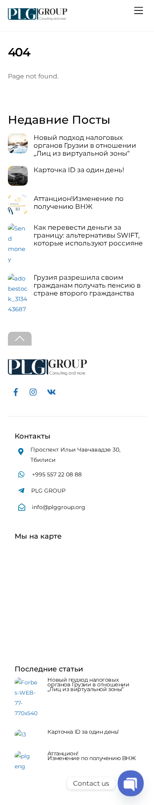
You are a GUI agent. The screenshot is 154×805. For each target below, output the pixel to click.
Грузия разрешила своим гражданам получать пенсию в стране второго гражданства (87, 285)
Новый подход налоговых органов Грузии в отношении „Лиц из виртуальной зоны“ (85, 145)
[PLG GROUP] (37, 16)
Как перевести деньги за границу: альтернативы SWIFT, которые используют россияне (88, 235)
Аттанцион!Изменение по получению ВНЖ (79, 202)
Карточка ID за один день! (79, 170)
